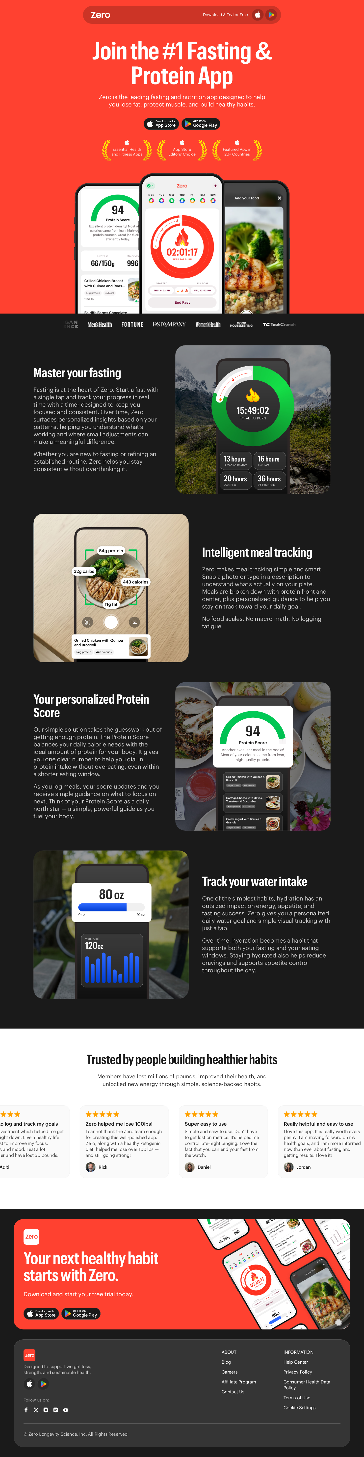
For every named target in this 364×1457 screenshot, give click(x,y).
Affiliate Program (239, 1382)
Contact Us (233, 1392)
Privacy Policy (298, 1372)
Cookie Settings (300, 1407)
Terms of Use (297, 1398)
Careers (230, 1372)
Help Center (296, 1362)
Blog (226, 1362)
